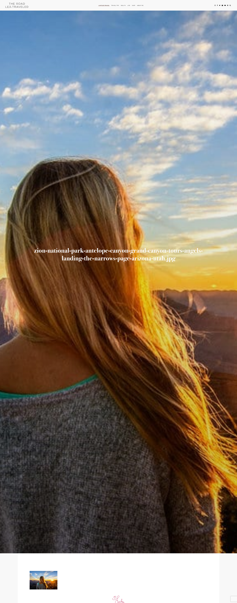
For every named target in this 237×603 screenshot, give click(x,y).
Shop (133, 5)
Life (128, 5)
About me (140, 5)
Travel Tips (115, 5)
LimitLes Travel (104, 5)
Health (123, 5)
